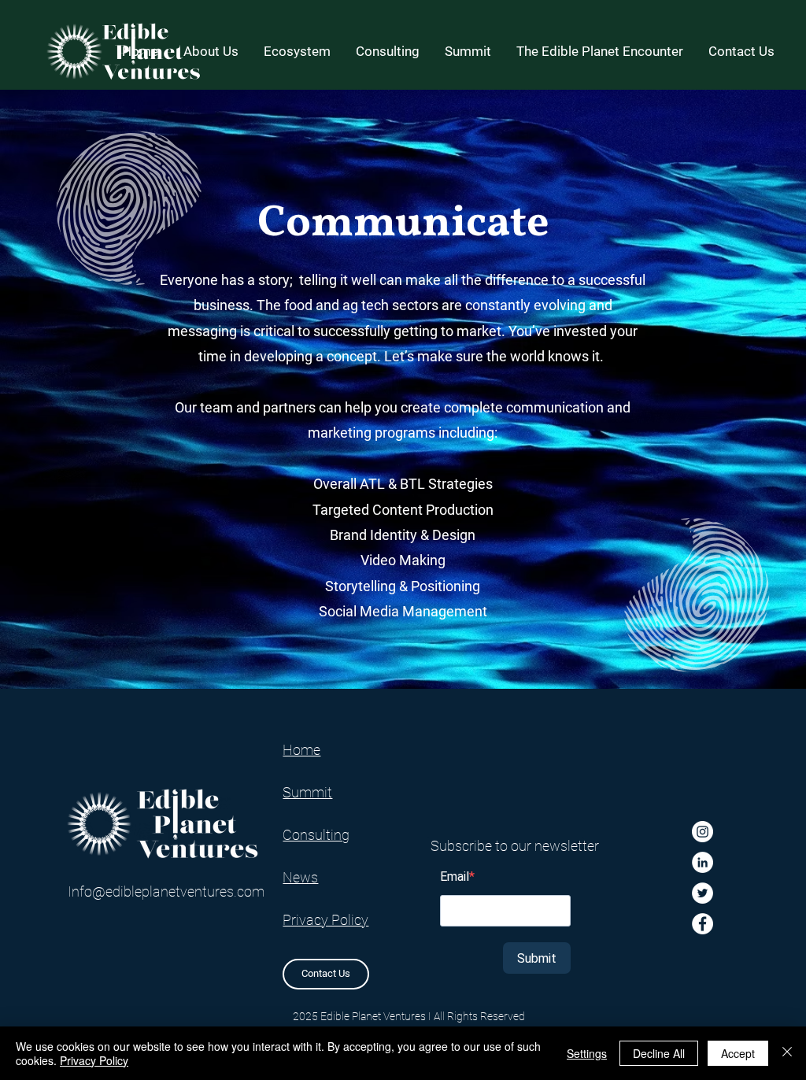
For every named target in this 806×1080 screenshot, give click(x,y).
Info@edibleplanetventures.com (166, 891)
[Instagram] (702, 831)
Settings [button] (587, 1053)
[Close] (787, 1053)
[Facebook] (702, 923)
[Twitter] (702, 893)
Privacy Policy (94, 1060)
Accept (738, 1053)
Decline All (659, 1053)
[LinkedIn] (702, 862)
